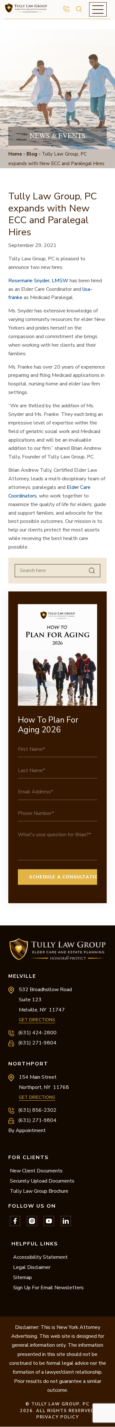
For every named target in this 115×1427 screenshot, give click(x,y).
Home (15, 154)
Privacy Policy (57, 1417)
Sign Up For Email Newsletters (48, 1287)
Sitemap (22, 1277)
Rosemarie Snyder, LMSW (38, 280)
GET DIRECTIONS (37, 1020)
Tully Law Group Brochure (39, 1191)
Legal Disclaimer (31, 1267)
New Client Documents (36, 1170)
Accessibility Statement (40, 1257)
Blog (32, 154)
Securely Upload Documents (42, 1180)
